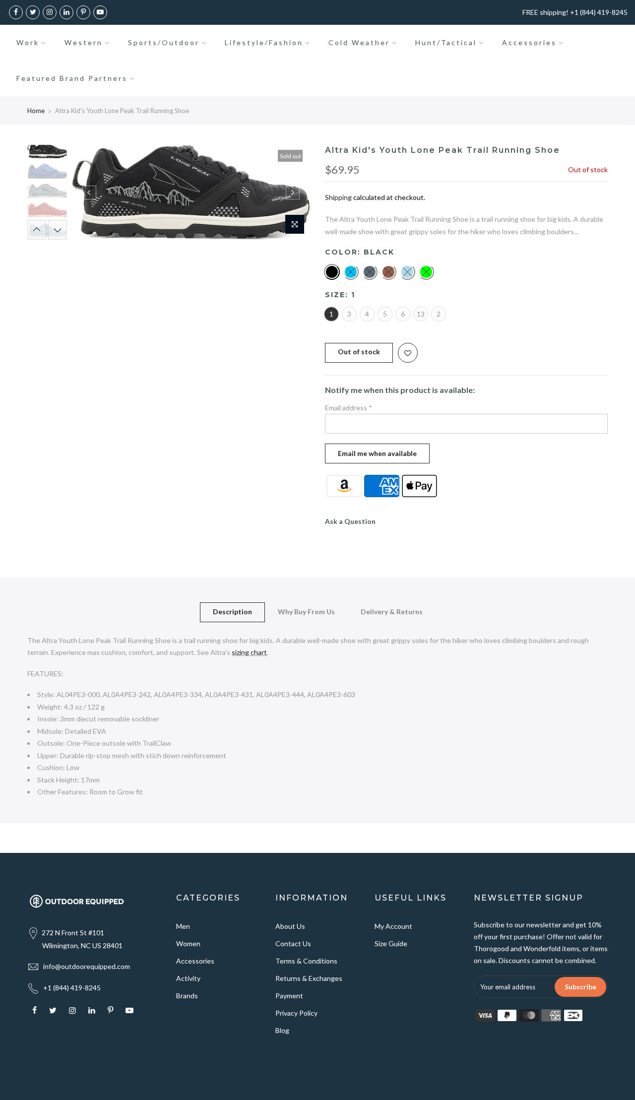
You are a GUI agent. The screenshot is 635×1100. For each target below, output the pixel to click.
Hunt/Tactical (446, 42)
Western (83, 42)
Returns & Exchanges (308, 978)
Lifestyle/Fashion (264, 42)
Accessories (529, 42)
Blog (282, 1030)
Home (36, 111)
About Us (290, 926)
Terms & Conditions (306, 961)
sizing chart (249, 652)
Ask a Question (350, 521)
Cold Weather (359, 42)
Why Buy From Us (306, 611)
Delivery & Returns (392, 611)
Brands (187, 995)
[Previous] (89, 192)
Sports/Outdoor (163, 42)
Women (188, 943)
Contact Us (293, 943)
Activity (188, 978)
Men (183, 926)
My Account (393, 926)
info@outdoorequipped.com (86, 966)
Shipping (338, 197)
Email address (348, 407)
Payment (289, 995)
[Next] (293, 192)
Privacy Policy (296, 1013)
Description (232, 611)
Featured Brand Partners (71, 78)
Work (27, 42)
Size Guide (391, 943)
